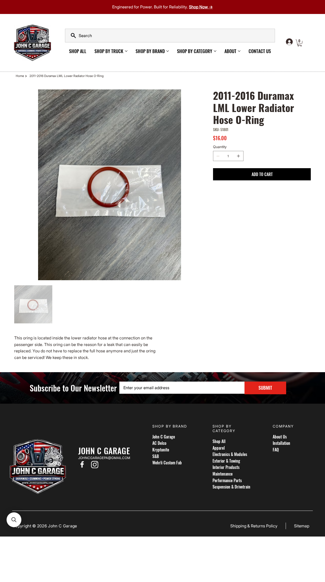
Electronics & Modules (230, 454)
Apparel (219, 448)
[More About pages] (239, 51)
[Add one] (238, 156)
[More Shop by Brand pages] (167, 51)
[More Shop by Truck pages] (126, 51)
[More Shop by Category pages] (215, 51)
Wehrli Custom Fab (167, 463)
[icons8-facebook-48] (82, 464)
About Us (280, 437)
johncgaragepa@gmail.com (104, 458)
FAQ (276, 450)
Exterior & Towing (226, 461)
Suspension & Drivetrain (231, 487)
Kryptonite (160, 450)
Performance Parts (227, 480)
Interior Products (226, 467)
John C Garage (163, 437)
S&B (155, 456)
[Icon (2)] (95, 464)
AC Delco (159, 443)
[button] (300, 43)
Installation (281, 443)
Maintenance (223, 474)
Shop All (219, 441)
